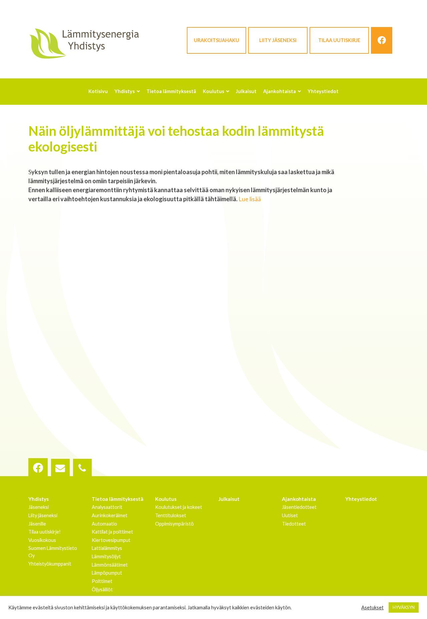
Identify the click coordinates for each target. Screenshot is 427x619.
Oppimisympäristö (174, 524)
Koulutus (165, 499)
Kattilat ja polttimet (112, 532)
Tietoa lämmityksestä (117, 499)
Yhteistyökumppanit (49, 564)
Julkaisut (229, 499)
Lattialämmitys (107, 548)
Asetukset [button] (372, 607)
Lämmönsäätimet (110, 565)
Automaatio (104, 524)
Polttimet (102, 581)
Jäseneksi (38, 507)
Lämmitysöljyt (106, 556)
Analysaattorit (107, 507)
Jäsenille (37, 524)
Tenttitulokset (170, 515)
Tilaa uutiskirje (339, 40)
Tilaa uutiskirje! (44, 532)
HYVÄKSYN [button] (404, 607)
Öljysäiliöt (102, 589)
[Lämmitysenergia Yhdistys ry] (83, 43)
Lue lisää (250, 199)
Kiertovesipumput (111, 540)
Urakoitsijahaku (216, 40)
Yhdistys (38, 499)
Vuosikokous (42, 540)
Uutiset (290, 515)
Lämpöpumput (107, 573)
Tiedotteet (294, 524)
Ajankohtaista (299, 499)
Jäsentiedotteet (299, 507)
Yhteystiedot (361, 499)
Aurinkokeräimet (109, 515)
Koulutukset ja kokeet (178, 507)
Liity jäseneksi (278, 40)
